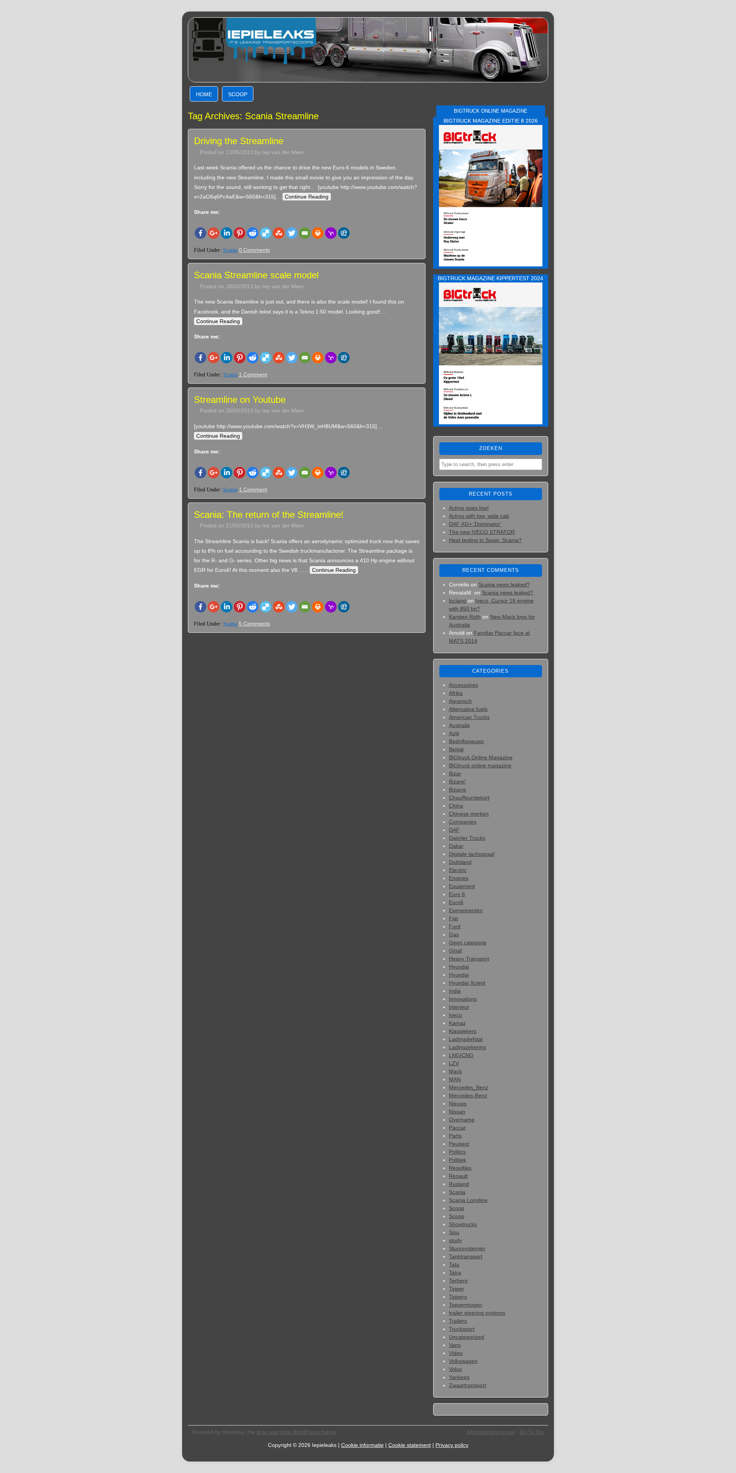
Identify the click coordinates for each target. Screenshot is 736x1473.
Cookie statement (409, 1445)
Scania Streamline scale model (256, 275)
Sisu (454, 1232)
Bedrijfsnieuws (466, 741)
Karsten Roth (465, 617)
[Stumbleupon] (278, 233)
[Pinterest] (239, 233)
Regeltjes (460, 1168)
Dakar (456, 846)
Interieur (459, 1007)
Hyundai (459, 967)
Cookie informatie (362, 1445)
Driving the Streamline (238, 141)
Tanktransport (465, 1256)
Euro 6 (457, 894)
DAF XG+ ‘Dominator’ (475, 524)
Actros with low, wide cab (479, 516)
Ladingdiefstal (466, 1039)
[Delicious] (265, 233)
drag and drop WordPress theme (296, 1432)
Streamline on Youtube (240, 399)
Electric (458, 870)
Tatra (455, 1272)
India (455, 991)
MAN (455, 1079)
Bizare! (457, 781)
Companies (462, 822)
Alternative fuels (468, 709)
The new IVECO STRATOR (482, 532)
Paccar (457, 1128)
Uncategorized (466, 1337)
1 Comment (253, 374)
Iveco (455, 1015)
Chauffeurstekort (469, 798)
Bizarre (457, 790)
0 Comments (254, 250)
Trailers (458, 1321)
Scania (230, 250)
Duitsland (460, 862)
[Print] (318, 233)
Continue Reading (307, 197)
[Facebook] (200, 233)
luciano (457, 601)
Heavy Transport (469, 959)
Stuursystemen (467, 1248)
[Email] (304, 233)
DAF (454, 830)
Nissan (457, 1111)
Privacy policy (451, 1445)
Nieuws (458, 1103)
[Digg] (344, 233)
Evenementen (466, 910)
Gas (454, 934)
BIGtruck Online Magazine (481, 757)
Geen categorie (467, 942)
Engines (458, 878)
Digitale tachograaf (472, 854)
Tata (454, 1264)
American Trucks (469, 717)
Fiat (453, 918)
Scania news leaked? (504, 584)
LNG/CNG (461, 1055)
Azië (454, 733)
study (455, 1240)
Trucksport (462, 1329)
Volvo (455, 1369)
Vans (455, 1345)
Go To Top (531, 1432)
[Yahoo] (331, 233)
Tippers (458, 1297)
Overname (462, 1120)
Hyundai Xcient (467, 983)
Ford (454, 926)
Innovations (463, 999)
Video (456, 1353)
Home (204, 94)
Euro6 (456, 902)
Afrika (456, 693)
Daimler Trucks (467, 838)
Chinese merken (469, 814)
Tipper (456, 1289)
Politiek (457, 1160)
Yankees (459, 1377)
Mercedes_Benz (468, 1087)
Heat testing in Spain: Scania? (485, 540)
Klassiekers (462, 1031)
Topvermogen (465, 1305)
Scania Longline (468, 1200)
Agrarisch (460, 701)
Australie (459, 725)
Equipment (462, 886)
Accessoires (463, 685)
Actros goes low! (469, 508)
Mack (455, 1071)
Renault (458, 1176)
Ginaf (455, 951)
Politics (457, 1152)
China (456, 806)
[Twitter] (291, 233)
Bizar (455, 773)
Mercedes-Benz (468, 1095)
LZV (454, 1063)
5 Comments (254, 624)
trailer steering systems (477, 1313)
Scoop (237, 94)
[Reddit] (252, 233)
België (456, 749)
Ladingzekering (467, 1047)
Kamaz (457, 1023)
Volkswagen (463, 1361)
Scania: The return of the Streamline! (268, 514)
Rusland (459, 1184)
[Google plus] (213, 233)
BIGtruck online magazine (480, 765)
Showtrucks (463, 1224)
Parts (455, 1136)
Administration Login (491, 1432)
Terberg (458, 1281)
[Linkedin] (226, 233)
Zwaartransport (467, 1385)
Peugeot (459, 1144)
